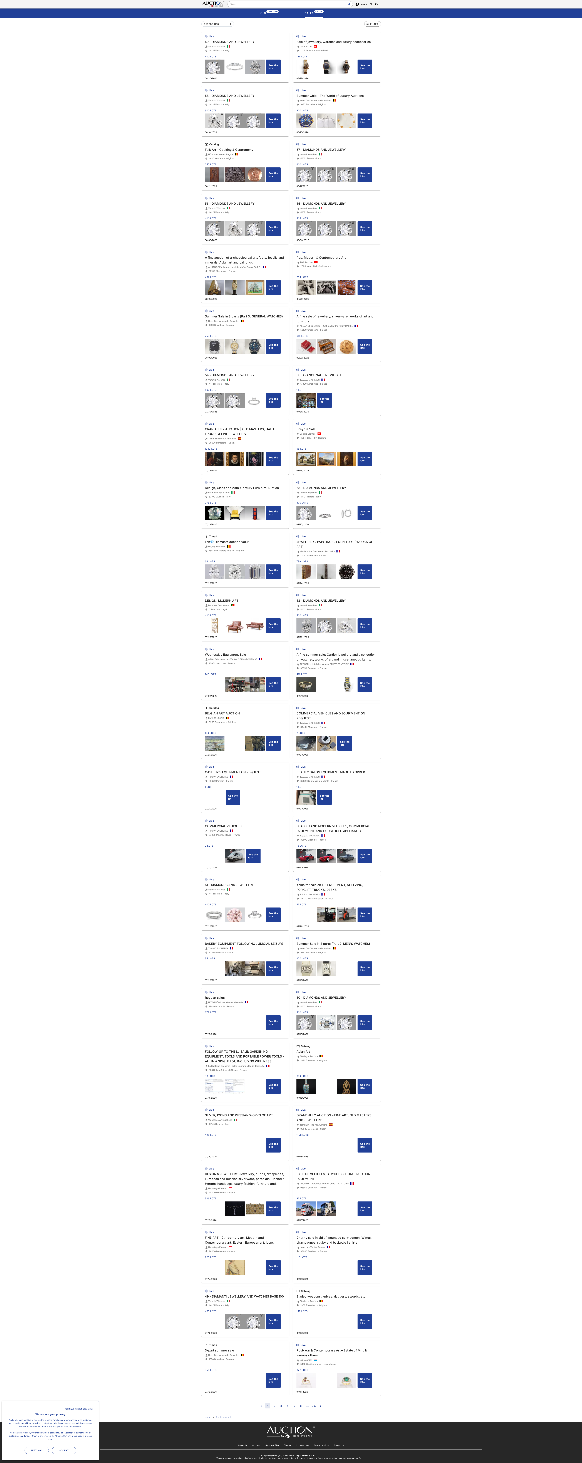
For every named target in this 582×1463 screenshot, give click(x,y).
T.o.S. (313, 1456)
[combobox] (290, 4)
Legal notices (302, 1456)
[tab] (268, 13)
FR (371, 4)
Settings (37, 1450)
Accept (64, 1450)
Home (207, 1417)
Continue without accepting (79, 1409)
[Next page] (320, 1405)
